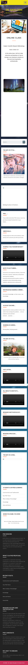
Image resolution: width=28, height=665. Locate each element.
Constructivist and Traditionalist (11, 492)
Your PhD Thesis (7, 495)
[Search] (24, 142)
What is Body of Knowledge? (10, 499)
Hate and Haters (7, 505)
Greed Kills (5, 600)
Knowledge (5, 502)
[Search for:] (14, 142)
